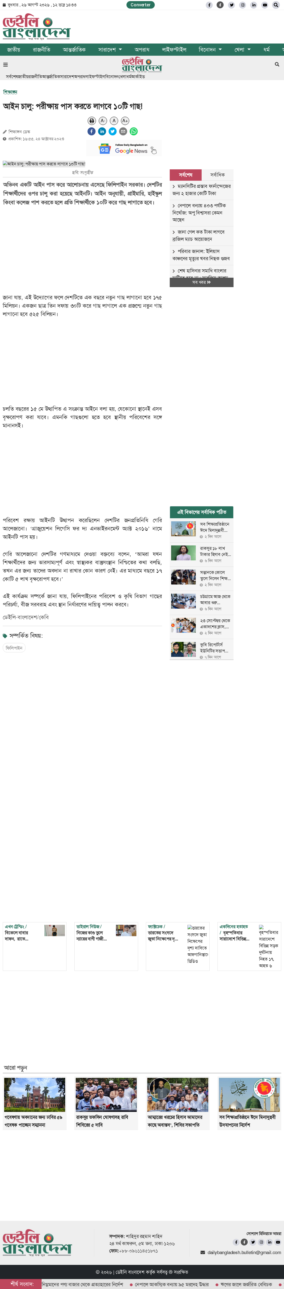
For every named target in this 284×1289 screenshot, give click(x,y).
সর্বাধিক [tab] (217, 175)
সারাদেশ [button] (107, 49)
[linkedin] (253, 5)
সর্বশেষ (12, 77)
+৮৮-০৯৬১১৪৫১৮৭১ (138, 1251)
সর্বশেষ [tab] (185, 175)
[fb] (209, 5)
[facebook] (91, 131)
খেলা (122, 77)
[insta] (261, 1242)
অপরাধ (142, 49)
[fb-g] (220, 4)
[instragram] (242, 5)
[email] (123, 131)
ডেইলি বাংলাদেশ (130, 1272)
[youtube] (277, 1242)
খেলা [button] (240, 49)
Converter (140, 4)
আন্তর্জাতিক (74, 49)
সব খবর (199, 282)
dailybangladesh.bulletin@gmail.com (244, 1252)
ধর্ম (266, 49)
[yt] (264, 5)
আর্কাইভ (137, 77)
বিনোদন (112, 77)
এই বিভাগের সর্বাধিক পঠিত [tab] (201, 512)
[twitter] (231, 5)
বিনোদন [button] (208, 49)
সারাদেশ (67, 77)
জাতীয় (13, 49)
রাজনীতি (41, 49)
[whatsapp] (133, 131)
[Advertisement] (86, 250)
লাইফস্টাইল (174, 49)
